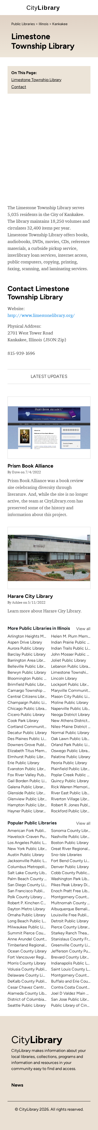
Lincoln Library (64, 678)
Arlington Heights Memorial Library (39, 636)
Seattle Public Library (26, 1005)
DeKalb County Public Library (34, 981)
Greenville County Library (73, 945)
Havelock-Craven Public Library (36, 836)
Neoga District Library (70, 714)
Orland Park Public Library (73, 744)
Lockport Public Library (71, 684)
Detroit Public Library (69, 921)
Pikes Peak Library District (74, 884)
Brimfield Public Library (28, 684)
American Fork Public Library (33, 830)
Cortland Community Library (33, 726)
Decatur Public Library (27, 732)
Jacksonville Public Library (31, 860)
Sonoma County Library (72, 830)
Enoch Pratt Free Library (72, 890)
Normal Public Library (70, 732)
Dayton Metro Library (26, 909)
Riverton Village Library (71, 799)
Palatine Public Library (70, 756)
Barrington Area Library (28, 660)
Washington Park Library (72, 878)
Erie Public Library (23, 762)
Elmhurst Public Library (28, 756)
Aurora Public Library (26, 648)
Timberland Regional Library (32, 945)
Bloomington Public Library (32, 678)
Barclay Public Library (26, 654)
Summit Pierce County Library (35, 933)
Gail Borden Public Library (30, 780)
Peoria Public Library (69, 762)
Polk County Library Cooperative (36, 896)
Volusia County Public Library (34, 969)
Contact (18, 86)
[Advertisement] (49, 153)
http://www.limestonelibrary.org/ (41, 315)
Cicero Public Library (26, 714)
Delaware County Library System (37, 975)
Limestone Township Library (36, 79)
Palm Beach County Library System (39, 878)
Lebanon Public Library (71, 666)
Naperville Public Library (72, 708)
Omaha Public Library (26, 915)
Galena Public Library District (33, 786)
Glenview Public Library (29, 799)
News (17, 1085)
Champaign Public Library (30, 702)
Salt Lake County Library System (37, 872)
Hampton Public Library (29, 805)
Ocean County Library (27, 951)
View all (78, 628)
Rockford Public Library (71, 811)
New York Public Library (29, 848)
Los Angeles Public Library (31, 842)
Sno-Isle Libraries (66, 854)
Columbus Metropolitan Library (35, 866)
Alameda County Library (29, 993)
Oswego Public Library (71, 750)
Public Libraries (23, 24)
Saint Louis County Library (74, 969)
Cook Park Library (23, 720)
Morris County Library (27, 963)
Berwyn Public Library (27, 672)
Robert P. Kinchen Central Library (37, 902)
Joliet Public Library (68, 660)
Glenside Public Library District (35, 792)
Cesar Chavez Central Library (34, 987)
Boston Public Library (69, 842)
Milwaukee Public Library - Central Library (45, 927)
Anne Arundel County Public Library (39, 939)
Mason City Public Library (73, 696)
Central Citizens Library (29, 696)
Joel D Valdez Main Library (74, 993)
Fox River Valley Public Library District (41, 774)
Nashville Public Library (71, 836)
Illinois (43, 24)
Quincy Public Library (70, 780)
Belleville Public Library (28, 666)
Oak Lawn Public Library (72, 738)
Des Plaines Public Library (30, 738)
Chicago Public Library (27, 708)
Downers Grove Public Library (34, 744)
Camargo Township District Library (38, 690)
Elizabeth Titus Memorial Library (36, 750)
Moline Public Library (69, 702)
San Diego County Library (30, 884)
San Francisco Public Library (33, 890)
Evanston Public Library (28, 768)
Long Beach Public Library (31, 921)
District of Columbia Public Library (38, 999)
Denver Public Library (70, 866)
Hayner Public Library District (33, 811)
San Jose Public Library (71, 999)
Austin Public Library (26, 854)
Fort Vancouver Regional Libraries (37, 957)
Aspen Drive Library (25, 642)
